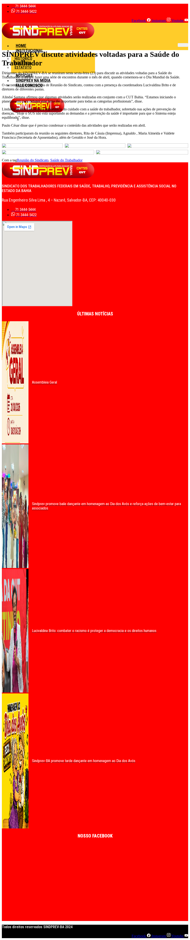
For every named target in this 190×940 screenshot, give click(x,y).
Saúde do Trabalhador (66, 160)
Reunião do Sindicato (32, 160)
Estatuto (23, 67)
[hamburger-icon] (183, 45)
